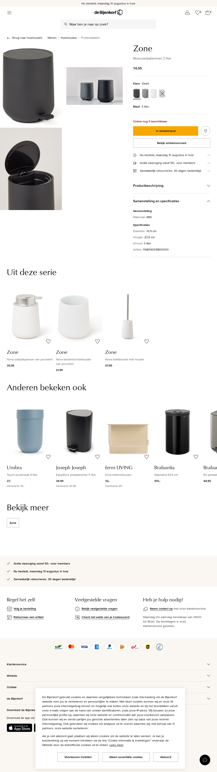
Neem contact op (161, 608)
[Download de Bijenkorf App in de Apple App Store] (19, 728)
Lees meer (117, 745)
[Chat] (205, 760)
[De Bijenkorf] (108, 12)
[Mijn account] (187, 12)
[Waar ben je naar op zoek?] (66, 24)
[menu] (9, 12)
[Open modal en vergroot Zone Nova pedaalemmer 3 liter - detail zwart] (31, 169)
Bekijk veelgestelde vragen (99, 608)
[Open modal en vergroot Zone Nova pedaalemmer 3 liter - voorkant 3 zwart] (94, 84)
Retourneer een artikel (28, 617)
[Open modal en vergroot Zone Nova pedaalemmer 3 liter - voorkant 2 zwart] (31, 84)
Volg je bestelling (25, 608)
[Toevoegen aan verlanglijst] (205, 131)
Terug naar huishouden (27, 37)
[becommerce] (159, 649)
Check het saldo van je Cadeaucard (105, 617)
